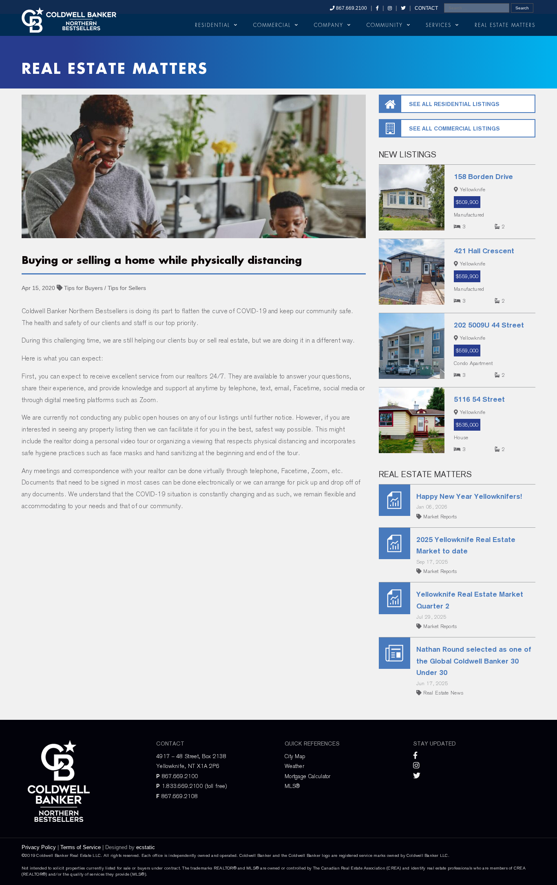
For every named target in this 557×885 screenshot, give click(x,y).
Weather (294, 766)
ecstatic (145, 847)
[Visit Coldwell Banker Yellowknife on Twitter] (403, 8)
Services (438, 25)
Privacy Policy (39, 847)
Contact (426, 8)
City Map (295, 756)
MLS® (292, 786)
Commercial (272, 25)
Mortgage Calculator (308, 776)
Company (328, 25)
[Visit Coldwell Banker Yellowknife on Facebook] (377, 8)
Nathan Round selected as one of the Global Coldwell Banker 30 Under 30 (473, 661)
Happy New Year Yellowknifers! (469, 496)
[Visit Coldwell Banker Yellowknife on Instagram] (390, 8)
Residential (212, 25)
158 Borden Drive (483, 176)
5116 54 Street (479, 399)
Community (385, 25)
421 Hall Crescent (484, 250)
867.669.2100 (351, 8)
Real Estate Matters (505, 25)
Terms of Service (80, 847)
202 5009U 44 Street (489, 325)
